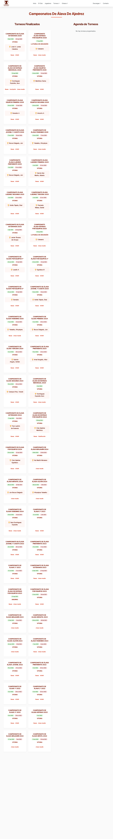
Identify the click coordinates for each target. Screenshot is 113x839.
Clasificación (41, 436)
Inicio (34, 3)
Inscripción (13, 89)
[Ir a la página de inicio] (6, 3)
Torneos (55, 3)
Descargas (96, 3)
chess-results (42, 55)
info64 (17, 55)
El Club (40, 3)
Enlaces (64, 3)
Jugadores (48, 3)
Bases (12, 55)
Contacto (106, 3)
